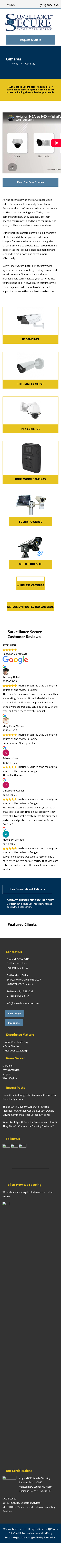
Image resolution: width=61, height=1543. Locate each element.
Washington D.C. (11, 1070)
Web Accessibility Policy (39, 1533)
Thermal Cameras (30, 384)
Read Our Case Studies (30, 182)
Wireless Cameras (30, 585)
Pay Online (14, 1023)
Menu (10, 5)
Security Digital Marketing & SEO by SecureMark (30, 1537)
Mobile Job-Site (30, 564)
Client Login (14, 1013)
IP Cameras (30, 339)
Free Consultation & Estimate (27, 889)
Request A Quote (30, 40)
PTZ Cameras (30, 428)
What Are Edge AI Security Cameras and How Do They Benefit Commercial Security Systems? (30, 1124)
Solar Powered (30, 521)
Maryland (8, 1066)
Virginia (6, 1074)
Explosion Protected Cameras (30, 606)
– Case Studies (11, 1046)
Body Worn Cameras (30, 479)
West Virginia (10, 1078)
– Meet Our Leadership (15, 1050)
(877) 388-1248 (49, 5)
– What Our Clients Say (15, 1042)
